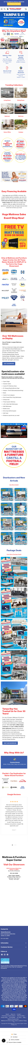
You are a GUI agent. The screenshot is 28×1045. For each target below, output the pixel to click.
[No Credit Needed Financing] (21, 40)
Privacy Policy (4, 1000)
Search (7, 996)
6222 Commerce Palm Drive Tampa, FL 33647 (14, 851)
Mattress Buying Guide (13, 1001)
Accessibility (12, 1000)
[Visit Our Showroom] (21, 54)
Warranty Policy (21, 998)
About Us (13, 996)
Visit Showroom (9, 346)
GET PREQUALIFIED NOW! (14, 4)
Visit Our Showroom (10, 725)
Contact (19, 996)
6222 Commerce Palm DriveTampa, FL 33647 (8, 916)
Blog (24, 1000)
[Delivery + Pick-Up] (7, 40)
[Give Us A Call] (7, 54)
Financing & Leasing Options (8, 998)
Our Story (19, 1000)
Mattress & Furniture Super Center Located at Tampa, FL (14, 1004)
